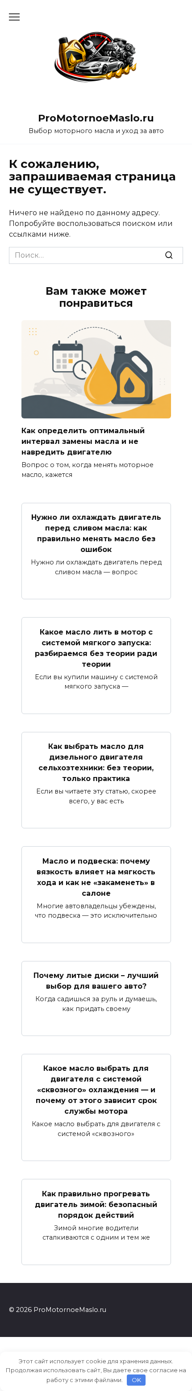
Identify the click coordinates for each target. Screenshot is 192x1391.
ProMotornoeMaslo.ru (96, 118)
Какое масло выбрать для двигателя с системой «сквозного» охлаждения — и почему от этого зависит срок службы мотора (96, 1089)
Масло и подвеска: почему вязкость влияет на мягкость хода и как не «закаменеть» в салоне (96, 876)
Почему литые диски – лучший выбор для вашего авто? (96, 980)
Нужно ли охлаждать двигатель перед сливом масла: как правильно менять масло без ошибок (96, 533)
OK (136, 1379)
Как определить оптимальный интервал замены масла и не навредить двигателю (83, 441)
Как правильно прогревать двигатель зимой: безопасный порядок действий (96, 1204)
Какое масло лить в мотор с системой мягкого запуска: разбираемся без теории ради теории (96, 647)
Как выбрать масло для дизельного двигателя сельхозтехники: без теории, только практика (96, 762)
